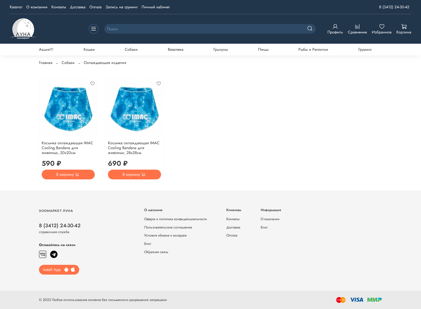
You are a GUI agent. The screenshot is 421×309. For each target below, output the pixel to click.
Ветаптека (175, 49)
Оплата (95, 7)
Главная (45, 62)
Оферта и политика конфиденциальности (175, 218)
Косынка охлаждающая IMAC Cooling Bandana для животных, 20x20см (67, 147)
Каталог (16, 7)
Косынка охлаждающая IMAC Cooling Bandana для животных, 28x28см (134, 147)
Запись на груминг (121, 7)
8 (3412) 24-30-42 (394, 7)
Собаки (131, 49)
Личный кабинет (156, 7)
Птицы (263, 49)
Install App (53, 269)
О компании (37, 7)
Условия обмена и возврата (165, 235)
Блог (147, 243)
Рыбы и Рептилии (313, 49)
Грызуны (220, 49)
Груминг (365, 49)
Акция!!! (46, 49)
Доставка (78, 7)
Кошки (89, 49)
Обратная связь (156, 251)
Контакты (58, 7)
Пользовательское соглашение (168, 227)
